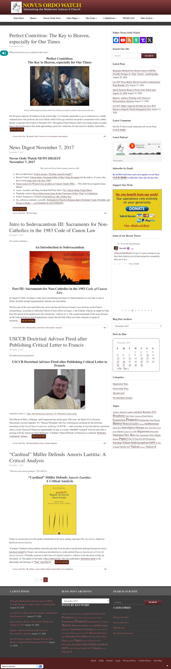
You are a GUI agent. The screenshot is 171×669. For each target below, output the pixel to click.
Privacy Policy (129, 660)
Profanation (151, 438)
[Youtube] (123, 40)
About (33, 18)
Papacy (123, 438)
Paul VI (131, 439)
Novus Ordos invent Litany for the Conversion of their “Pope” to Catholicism (65, 193)
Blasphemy (119, 415)
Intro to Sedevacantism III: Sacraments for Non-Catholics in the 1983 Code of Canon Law (58, 227)
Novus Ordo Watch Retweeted (130, 244)
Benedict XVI (149, 411)
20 (124, 361)
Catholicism (109, 18)
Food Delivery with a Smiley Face (57, 196)
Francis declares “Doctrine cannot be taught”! (53, 174)
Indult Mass (117, 428)
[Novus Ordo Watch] (49, 7)
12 (118, 358)
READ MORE (16, 129)
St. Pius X (72, 648)
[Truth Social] (143, 40)
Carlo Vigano (129, 416)
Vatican (135, 446)
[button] (4, 53)
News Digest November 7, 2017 (41, 147)
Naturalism (118, 435)
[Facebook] (116, 40)
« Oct (119, 368)
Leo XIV (134, 431)
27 (124, 365)
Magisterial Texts (120, 383)
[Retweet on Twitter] (118, 244)
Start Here (19, 18)
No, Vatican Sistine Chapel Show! (77, 190)
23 (142, 361)
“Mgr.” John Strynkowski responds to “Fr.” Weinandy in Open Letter (51, 413)
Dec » (126, 368)
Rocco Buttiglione (52, 558)
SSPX (152, 442)
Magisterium (143, 431)
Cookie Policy (145, 660)
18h (132, 249)
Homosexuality (131, 423)
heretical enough (16, 551)
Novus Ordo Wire (52, 18)
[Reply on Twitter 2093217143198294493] (115, 264)
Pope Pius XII (140, 439)
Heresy (117, 423)
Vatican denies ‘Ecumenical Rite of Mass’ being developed (54, 177)
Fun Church (155, 420)
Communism (138, 416)
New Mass (130, 435)
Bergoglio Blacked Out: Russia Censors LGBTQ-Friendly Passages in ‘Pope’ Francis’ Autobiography (135, 72)
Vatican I (142, 447)
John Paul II (41, 327)
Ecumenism (32, 327)
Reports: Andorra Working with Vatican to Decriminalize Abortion (131, 99)
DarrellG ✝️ (124, 248)
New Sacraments (52, 136)
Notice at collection (8, 666)
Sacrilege (117, 442)
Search (149, 55)
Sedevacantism (63, 136)
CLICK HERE (119, 129)
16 (142, 358)
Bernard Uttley (33, 136)
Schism (126, 442)
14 (130, 358)
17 (147, 358)
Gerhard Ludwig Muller (53, 569)
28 (130, 365)
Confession (42, 136)
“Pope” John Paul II (42, 561)
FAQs (101, 660)
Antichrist (137, 412)
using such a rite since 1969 (38, 180)
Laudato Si (127, 432)
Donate (109, 660)
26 (118, 365)
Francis (42, 443)
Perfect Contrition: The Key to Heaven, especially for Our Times (49, 38)
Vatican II (59, 327)
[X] (149, 40)
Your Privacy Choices (27, 666)
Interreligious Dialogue (133, 427)
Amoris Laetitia (40, 569)
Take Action (146, 18)
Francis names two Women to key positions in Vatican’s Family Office (45, 183)
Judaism (120, 431)
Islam (147, 428)
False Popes (72, 18)
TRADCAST (129, 18)
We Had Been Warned (122, 397)
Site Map (158, 660)
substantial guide (88, 558)
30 (142, 365)
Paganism (116, 439)
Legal (117, 660)
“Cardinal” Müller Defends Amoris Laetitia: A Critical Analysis (57, 457)
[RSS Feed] (129, 40)
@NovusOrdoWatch (123, 253)
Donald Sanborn (147, 416)
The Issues (91, 18)
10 (147, 355)
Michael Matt (154, 432)
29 (136, 365)
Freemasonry (143, 420)
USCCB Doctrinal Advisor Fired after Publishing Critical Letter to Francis (48, 341)
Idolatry (142, 424)
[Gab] (136, 40)
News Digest (33, 213)
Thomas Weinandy (51, 443)
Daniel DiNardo (34, 443)
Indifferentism (152, 423)
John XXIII (65, 633)
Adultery (31, 569)
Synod (116, 446)
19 (118, 361)
